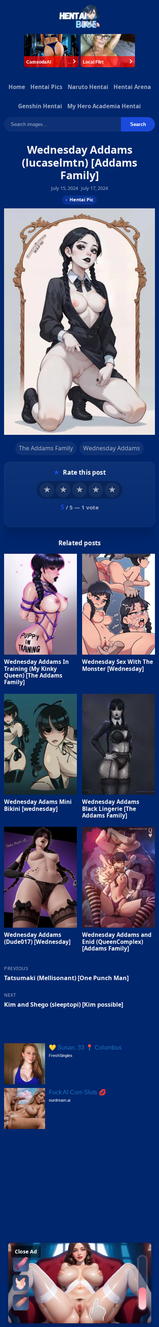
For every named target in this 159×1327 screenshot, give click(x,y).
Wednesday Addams (111, 448)
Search (138, 124)
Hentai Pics (46, 87)
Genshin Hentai (40, 106)
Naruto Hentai (88, 87)
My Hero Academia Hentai (104, 106)
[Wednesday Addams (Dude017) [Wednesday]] (40, 877)
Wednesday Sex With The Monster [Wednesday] (117, 665)
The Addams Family (46, 448)
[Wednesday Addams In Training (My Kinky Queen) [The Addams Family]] (40, 604)
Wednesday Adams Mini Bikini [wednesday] (38, 805)
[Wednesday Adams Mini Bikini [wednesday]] (40, 744)
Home (17, 87)
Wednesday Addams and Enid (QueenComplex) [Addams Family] (117, 941)
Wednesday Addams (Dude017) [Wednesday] (37, 938)
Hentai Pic (81, 200)
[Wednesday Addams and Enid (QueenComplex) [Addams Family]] (118, 877)
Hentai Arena (132, 87)
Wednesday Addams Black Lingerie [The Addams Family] (110, 808)
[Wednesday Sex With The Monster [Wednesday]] (118, 604)
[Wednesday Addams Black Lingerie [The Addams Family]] (118, 744)
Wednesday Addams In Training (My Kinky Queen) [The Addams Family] (36, 672)
